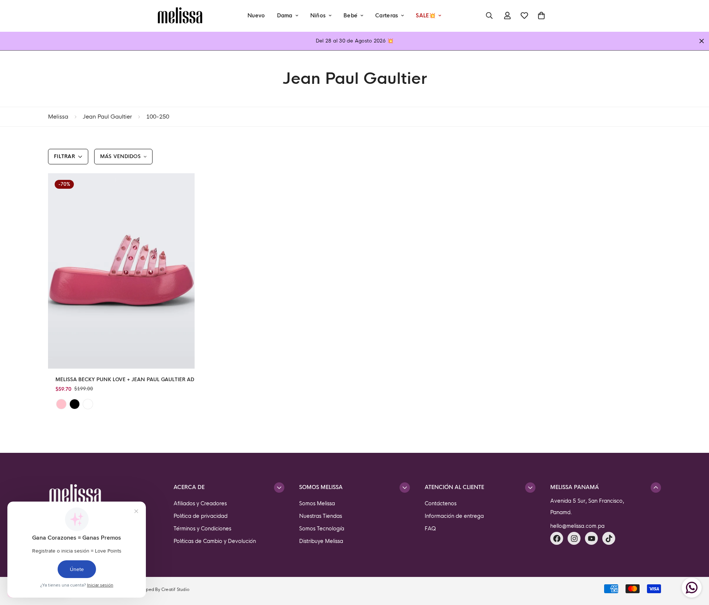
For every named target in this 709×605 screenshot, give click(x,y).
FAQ (430, 528)
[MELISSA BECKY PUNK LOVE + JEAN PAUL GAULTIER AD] (121, 271)
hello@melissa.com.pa (577, 526)
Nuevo (256, 15)
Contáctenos (440, 503)
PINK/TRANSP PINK (61, 404)
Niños (318, 15)
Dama (284, 15)
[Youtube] (591, 538)
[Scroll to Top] (694, 564)
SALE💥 (425, 15)
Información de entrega (454, 516)
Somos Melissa (317, 503)
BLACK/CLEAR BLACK (74, 404)
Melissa (58, 116)
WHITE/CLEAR (88, 404)
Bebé (350, 15)
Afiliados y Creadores (200, 503)
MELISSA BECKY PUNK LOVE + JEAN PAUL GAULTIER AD (124, 379)
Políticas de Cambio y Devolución (215, 541)
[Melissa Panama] (180, 15)
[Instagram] (574, 538)
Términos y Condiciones (202, 528)
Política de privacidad (200, 516)
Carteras (386, 15)
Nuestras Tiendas (320, 516)
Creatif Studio (175, 589)
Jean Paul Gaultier (107, 116)
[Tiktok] (608, 538)
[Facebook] (556, 538)
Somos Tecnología (321, 528)
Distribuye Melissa (321, 541)
